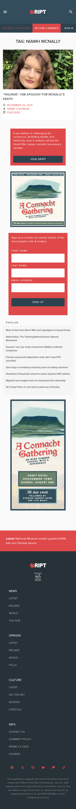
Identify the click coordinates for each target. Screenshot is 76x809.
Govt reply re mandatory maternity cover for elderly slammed (37, 367)
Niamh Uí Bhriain (18, 108)
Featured (13, 112)
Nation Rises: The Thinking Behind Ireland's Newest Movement (32, 338)
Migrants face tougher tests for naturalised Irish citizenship (35, 380)
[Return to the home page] (38, 565)
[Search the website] (70, 11)
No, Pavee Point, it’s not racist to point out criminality (33, 387)
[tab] (16, 28)
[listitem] (38, 598)
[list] (38, 606)
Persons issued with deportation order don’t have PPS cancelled (33, 359)
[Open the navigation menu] (5, 11)
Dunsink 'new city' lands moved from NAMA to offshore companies (34, 349)
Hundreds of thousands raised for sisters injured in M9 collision (38, 373)
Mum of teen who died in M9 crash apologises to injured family (38, 330)
